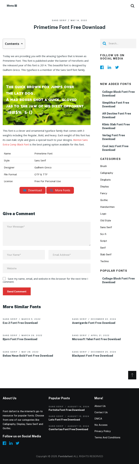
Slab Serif (106, 254)
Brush (103, 166)
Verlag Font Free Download (113, 137)
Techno (104, 261)
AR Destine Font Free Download (116, 115)
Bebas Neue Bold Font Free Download (28, 355)
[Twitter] (118, 67)
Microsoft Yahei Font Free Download (96, 339)
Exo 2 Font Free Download (20, 323)
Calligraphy (106, 172)
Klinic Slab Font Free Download (116, 126)
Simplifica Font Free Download (115, 104)
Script (103, 240)
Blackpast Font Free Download (92, 355)
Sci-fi (103, 234)
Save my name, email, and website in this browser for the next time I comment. (45, 280)
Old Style (105, 220)
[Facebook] (103, 67)
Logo (103, 213)
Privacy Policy (102, 431)
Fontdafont (65, 456)
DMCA (98, 418)
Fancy (103, 193)
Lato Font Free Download (64, 419)
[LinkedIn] (110, 67)
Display (104, 186)
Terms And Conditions (107, 437)
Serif (103, 247)
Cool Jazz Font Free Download (115, 148)
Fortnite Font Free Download (67, 409)
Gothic (104, 200)
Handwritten (107, 206)
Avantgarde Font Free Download (93, 323)
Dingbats (105, 179)
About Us (100, 406)
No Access (100, 424)
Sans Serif (59, 20)
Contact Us (101, 412)
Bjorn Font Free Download (20, 339)
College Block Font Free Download (118, 93)
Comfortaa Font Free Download (68, 429)
